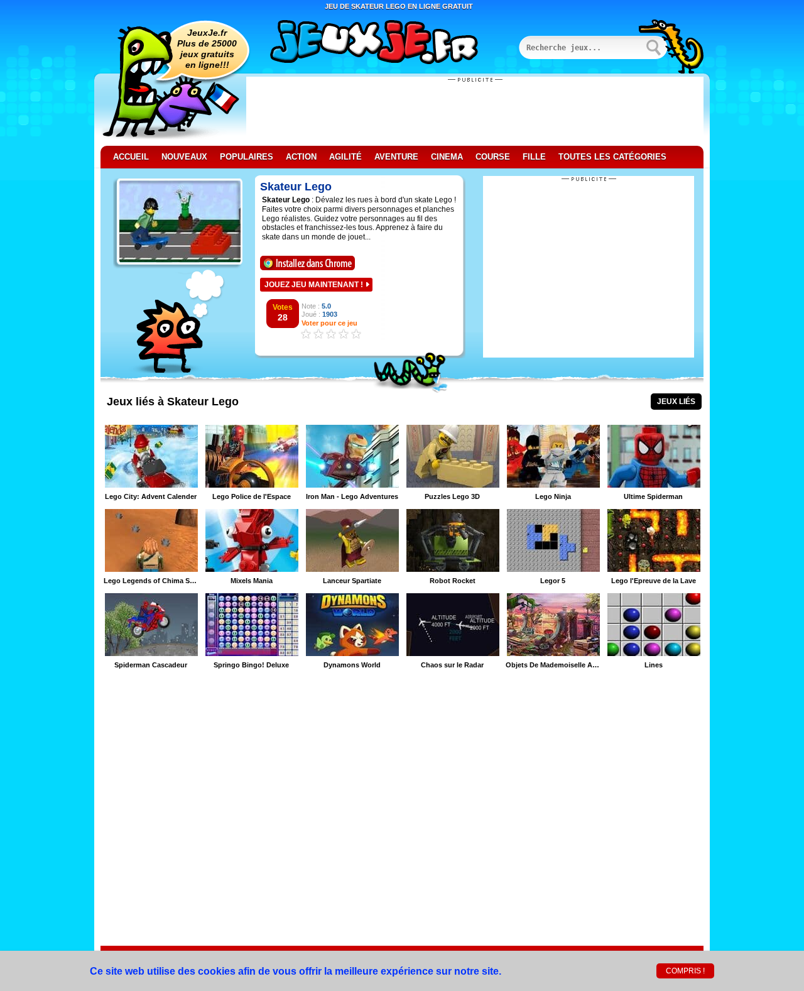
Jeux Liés (676, 401)
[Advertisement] (475, 111)
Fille (534, 157)
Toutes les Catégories (612, 157)
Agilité (345, 157)
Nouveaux (184, 157)
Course (492, 157)
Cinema (447, 157)
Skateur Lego (296, 186)
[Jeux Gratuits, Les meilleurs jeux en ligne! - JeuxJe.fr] (389, 43)
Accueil (131, 157)
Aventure (396, 157)
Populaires (246, 157)
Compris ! (685, 970)
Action (301, 157)
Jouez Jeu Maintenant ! (313, 284)
